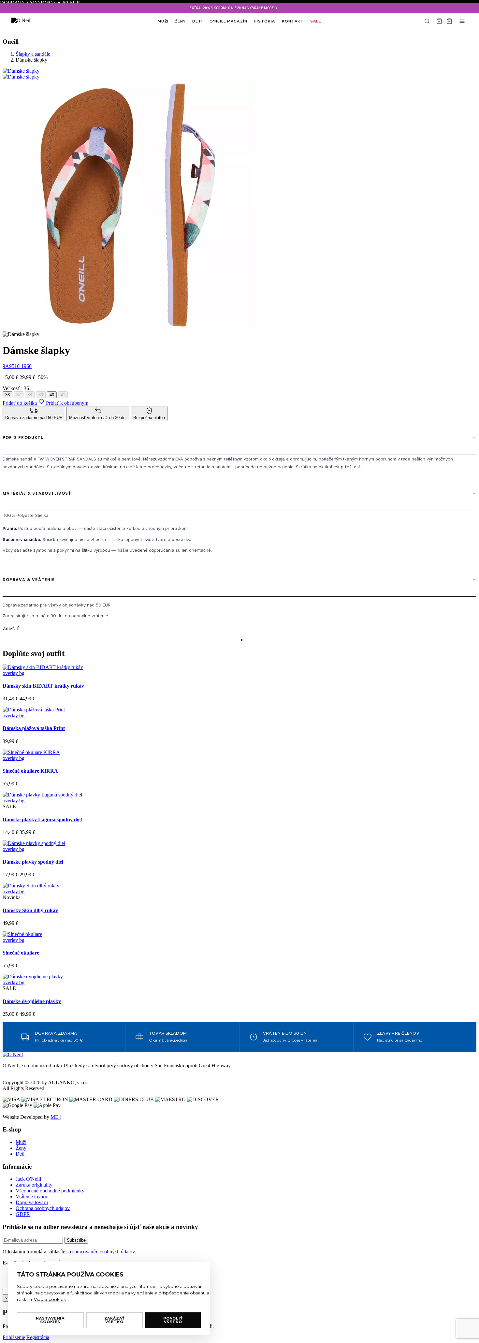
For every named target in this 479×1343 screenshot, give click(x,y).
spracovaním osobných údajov (103, 1251)
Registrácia (37, 1337)
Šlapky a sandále (33, 54)
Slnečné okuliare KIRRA (30, 771)
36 (7, 394)
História (264, 21)
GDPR (23, 1214)
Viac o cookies (50, 1299)
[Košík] (439, 21)
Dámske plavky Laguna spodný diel (42, 819)
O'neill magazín (228, 21)
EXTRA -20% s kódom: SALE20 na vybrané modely (233, 8)
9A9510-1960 (17, 366)
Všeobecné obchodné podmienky (50, 1190)
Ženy (180, 21)
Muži (163, 21)
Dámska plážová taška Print (34, 728)
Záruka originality (34, 1185)
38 (29, 394)
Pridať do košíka (20, 403)
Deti (197, 21)
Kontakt (293, 21)
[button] (472, 8)
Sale (315, 21)
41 (63, 394)
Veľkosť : (16, 388)
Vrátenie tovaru (31, 1196)
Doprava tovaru (32, 1202)
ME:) (56, 1117)
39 (40, 394)
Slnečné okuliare (21, 953)
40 (52, 394)
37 (18, 394)
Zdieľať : (12, 628)
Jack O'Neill (28, 1179)
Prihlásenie (14, 1337)
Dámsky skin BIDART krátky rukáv (43, 686)
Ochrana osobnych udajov (43, 1208)
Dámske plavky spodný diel (33, 862)
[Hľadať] (427, 21)
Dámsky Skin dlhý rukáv (30, 910)
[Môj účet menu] (462, 21)
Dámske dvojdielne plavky (32, 1001)
